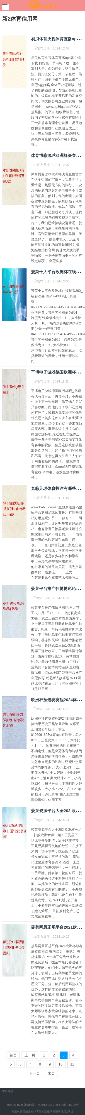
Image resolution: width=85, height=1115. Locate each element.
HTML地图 (73, 1104)
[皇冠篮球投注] (42, 5)
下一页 (34, 1073)
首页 (13, 1055)
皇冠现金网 (46, 1111)
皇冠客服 (58, 1111)
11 (72, 1064)
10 (60, 1064)
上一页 (29, 1055)
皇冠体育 (33, 1111)
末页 (51, 1073)
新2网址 (68, 1111)
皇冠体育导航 (20, 1111)
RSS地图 (60, 1104)
